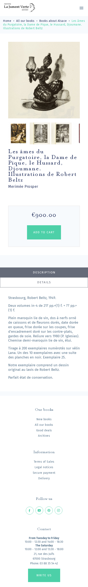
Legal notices (44, 467)
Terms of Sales (44, 461)
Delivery (44, 478)
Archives (44, 436)
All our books (44, 425)
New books (44, 419)
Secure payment (44, 473)
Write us (44, 575)
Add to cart (44, 232)
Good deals (44, 430)
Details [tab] (44, 282)
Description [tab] (44, 272)
